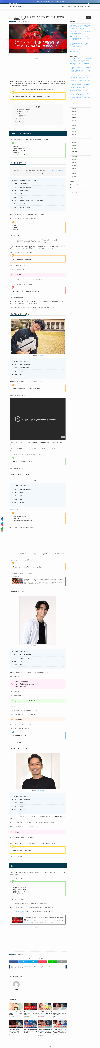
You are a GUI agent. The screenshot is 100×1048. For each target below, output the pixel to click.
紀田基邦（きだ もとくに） (24, 116)
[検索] (90, 3)
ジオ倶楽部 (40, 355)
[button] (14, 961)
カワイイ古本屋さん (16, 6)
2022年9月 (74, 159)
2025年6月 (74, 106)
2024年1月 (74, 125)
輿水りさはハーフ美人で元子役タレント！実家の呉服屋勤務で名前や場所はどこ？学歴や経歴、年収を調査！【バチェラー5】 (80, 89)
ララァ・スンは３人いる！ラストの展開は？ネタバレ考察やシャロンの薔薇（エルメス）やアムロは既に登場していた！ (80, 38)
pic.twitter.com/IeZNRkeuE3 (56, 170)
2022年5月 (74, 171)
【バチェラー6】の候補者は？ (24, 109)
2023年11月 (74, 128)
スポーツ (73, 187)
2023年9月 (74, 131)
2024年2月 (74, 123)
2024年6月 (74, 111)
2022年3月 (74, 176)
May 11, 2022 (50, 173)
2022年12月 (74, 151)
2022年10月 (74, 156)
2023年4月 (74, 145)
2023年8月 (74, 134)
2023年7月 (74, 137)
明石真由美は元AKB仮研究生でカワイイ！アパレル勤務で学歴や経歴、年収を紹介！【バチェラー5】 (80, 97)
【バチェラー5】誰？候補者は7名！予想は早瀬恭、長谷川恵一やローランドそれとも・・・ (43, 918)
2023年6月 (74, 139)
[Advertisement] (38, 68)
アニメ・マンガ (75, 184)
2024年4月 (74, 117)
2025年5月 (74, 108)
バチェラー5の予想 (19, 911)
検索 (88, 17)
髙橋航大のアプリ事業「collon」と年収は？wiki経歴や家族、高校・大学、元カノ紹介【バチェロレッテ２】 (44, 580)
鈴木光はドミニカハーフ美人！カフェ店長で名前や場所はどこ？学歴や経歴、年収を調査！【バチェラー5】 (80, 63)
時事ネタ (73, 190)
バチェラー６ (20, 954)
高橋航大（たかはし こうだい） (25, 115)
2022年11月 (74, 154)
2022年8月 (74, 162)
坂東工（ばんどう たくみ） (24, 118)
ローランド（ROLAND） (24, 111)
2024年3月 (74, 120)
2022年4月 (74, 173)
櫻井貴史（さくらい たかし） (25, 113)
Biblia (16, 989)
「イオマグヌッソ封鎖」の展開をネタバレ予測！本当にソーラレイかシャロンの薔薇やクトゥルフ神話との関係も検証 (80, 45)
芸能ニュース (13, 21)
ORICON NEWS (40, 790)
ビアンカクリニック (41, 645)
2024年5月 (74, 114)
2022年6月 (74, 168)
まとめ (18, 121)
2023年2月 (74, 148)
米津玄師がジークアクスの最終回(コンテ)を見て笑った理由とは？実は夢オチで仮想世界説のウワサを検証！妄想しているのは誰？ (80, 27)
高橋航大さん (13, 509)
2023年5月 (74, 142)
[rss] (88, 3)
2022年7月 (74, 165)
